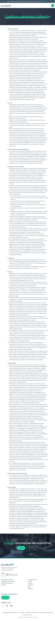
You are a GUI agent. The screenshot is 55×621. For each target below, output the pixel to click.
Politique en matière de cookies (46, 612)
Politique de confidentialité (32, 612)
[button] (52, 5)
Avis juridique (21, 612)
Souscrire (5, 597)
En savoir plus (44, 1)
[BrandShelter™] (6, 6)
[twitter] (3, 606)
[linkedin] (11, 606)
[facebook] (7, 606)
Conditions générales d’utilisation (9, 612)
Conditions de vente (27, 614)
